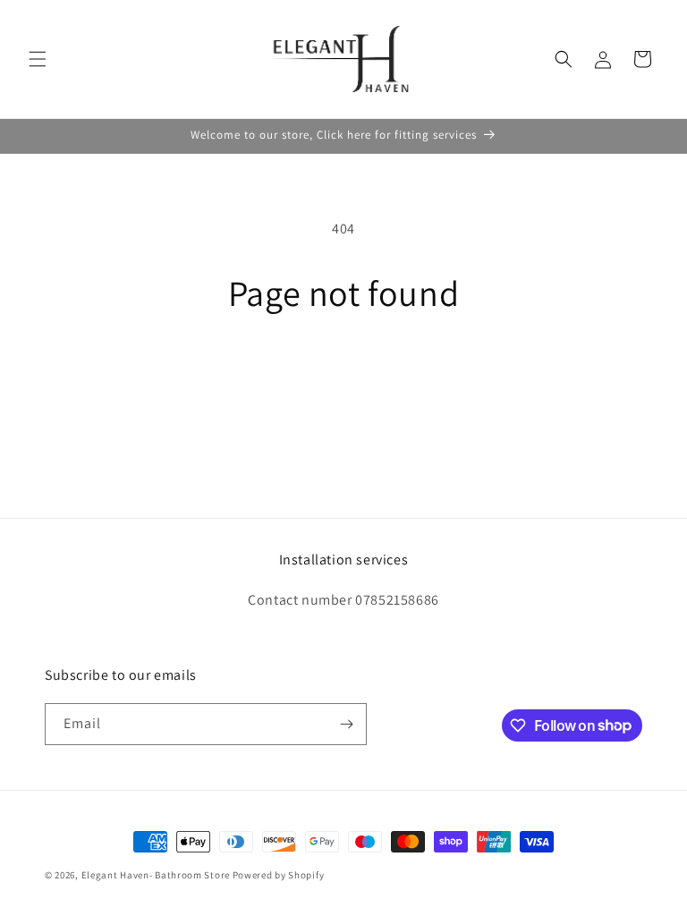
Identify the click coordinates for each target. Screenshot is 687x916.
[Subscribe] (346, 724)
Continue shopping (344, 371)
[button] (37, 59)
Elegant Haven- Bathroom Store (155, 875)
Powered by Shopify (279, 875)
